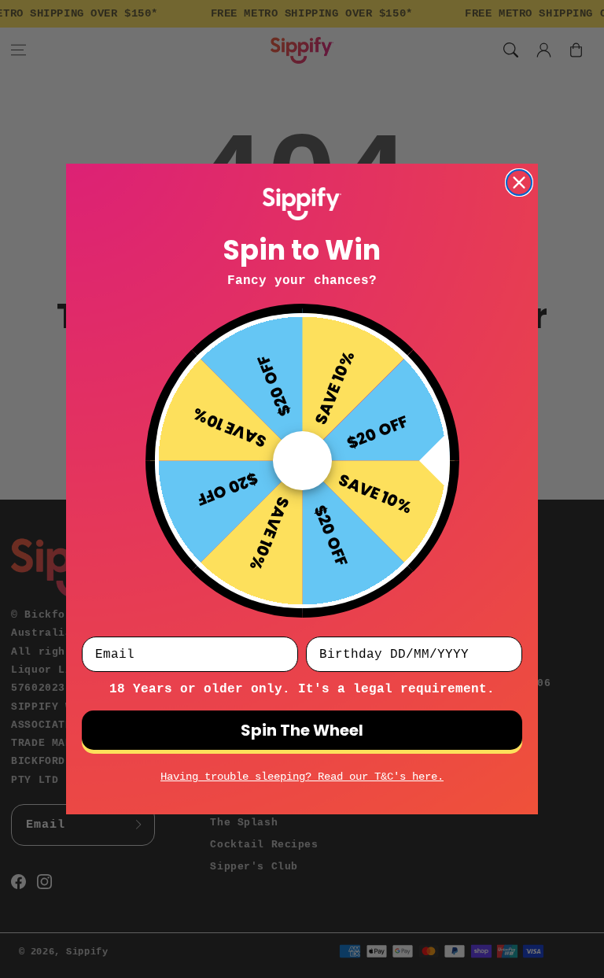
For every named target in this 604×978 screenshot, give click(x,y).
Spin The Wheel (302, 730)
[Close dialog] (519, 182)
